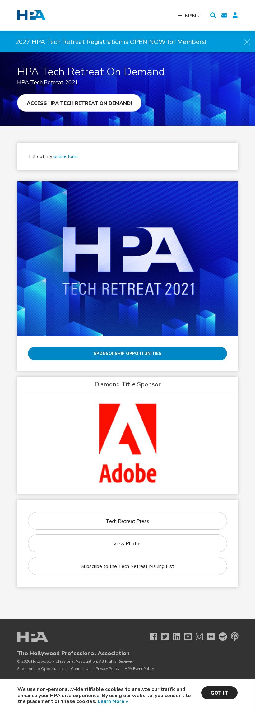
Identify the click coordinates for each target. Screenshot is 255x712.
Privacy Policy (107, 668)
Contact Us (80, 668)
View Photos (127, 543)
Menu (192, 15)
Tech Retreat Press (127, 521)
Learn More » (113, 701)
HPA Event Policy (139, 668)
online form (65, 156)
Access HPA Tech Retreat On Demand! (79, 103)
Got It (219, 693)
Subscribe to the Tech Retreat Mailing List (127, 566)
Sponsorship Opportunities (127, 353)
